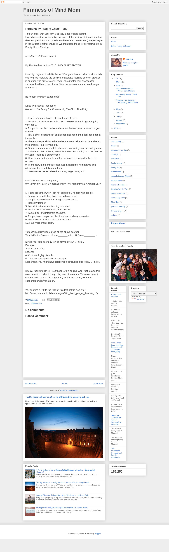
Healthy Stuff (116, 180)
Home (64, 384)
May (118, 109)
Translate (140, 299)
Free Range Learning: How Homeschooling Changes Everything (117, 347)
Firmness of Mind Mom (51, 10)
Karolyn (129, 59)
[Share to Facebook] (56, 299)
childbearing (116, 141)
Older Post (98, 384)
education (115, 159)
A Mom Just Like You (116, 295)
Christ (113, 146)
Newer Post (30, 384)
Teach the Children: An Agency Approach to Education (116, 419)
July (118, 116)
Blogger (97, 534)
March (119, 82)
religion (114, 215)
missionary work (118, 198)
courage (114, 154)
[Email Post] (43, 300)
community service (119, 150)
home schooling (117, 185)
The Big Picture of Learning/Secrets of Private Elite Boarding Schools (57, 397)
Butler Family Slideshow (121, 46)
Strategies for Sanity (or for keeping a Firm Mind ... (127, 102)
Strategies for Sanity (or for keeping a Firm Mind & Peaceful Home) (62, 508)
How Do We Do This (119, 189)
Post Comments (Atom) (69, 390)
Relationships (36, 303)
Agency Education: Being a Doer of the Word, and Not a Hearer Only (62, 495)
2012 (116, 128)
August (119, 120)
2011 (116, 79)
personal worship (118, 206)
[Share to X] (53, 299)
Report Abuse (118, 223)
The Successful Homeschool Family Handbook (116, 452)
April (118, 85)
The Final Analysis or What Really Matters (125, 90)
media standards (118, 193)
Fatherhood (116, 172)
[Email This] (48, 299)
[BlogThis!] (51, 299)
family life (115, 167)
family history (116, 163)
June (118, 113)
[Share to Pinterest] (58, 299)
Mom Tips (115, 202)
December (121, 124)
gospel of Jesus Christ (120, 176)
